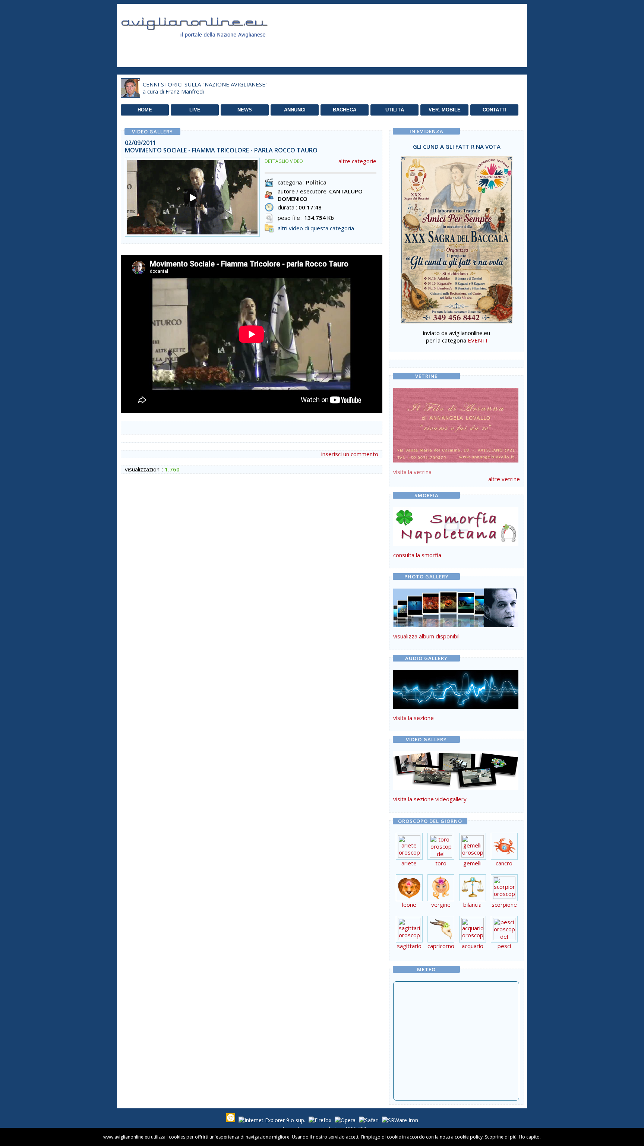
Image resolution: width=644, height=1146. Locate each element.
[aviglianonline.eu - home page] (204, 46)
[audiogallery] (455, 706)
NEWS (244, 110)
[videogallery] (455, 788)
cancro (504, 863)
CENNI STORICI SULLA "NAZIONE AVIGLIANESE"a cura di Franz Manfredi (205, 87)
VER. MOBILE (445, 110)
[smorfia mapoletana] (455, 543)
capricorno (440, 946)
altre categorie (357, 161)
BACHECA (344, 110)
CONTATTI (494, 110)
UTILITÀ (394, 110)
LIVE (195, 110)
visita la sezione (413, 718)
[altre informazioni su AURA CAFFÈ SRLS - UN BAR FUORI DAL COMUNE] (455, 423)
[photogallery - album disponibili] (455, 625)
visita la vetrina (412, 472)
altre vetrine (504, 479)
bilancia (472, 904)
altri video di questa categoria (316, 228)
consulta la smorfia (417, 555)
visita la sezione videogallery (430, 799)
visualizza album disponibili (427, 636)
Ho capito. (530, 1137)
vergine (441, 904)
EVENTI (477, 340)
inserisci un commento (349, 454)
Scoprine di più (501, 1137)
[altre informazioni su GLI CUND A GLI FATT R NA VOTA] (456, 237)
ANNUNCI (295, 110)
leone (409, 904)
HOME (145, 110)
